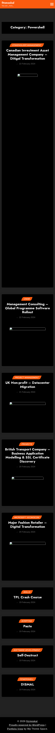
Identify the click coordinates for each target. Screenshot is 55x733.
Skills (27, 592)
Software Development (26, 650)
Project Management (27, 377)
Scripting (27, 621)
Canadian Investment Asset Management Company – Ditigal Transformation (27, 54)
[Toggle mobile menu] (50, 4)
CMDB (27, 299)
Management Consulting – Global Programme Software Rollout (27, 308)
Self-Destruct (27, 655)
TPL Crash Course (27, 597)
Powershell (27, 679)
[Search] (43, 4)
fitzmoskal (8, 2)
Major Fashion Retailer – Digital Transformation (27, 525)
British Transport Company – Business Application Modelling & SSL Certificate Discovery (27, 455)
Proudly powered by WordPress (27, 725)
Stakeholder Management (27, 45)
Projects (26, 444)
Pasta (27, 626)
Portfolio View (15, 729)
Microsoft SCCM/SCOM (27, 517)
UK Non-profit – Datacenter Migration (27, 385)
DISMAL (27, 684)
